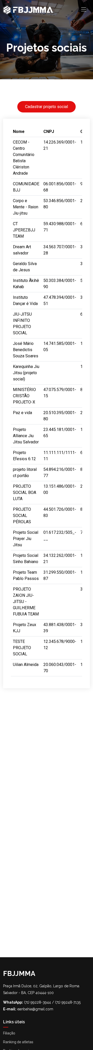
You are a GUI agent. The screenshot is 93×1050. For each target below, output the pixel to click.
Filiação (9, 1033)
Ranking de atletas (18, 1042)
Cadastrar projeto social (46, 106)
